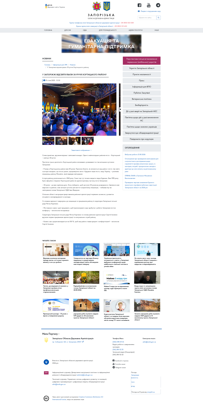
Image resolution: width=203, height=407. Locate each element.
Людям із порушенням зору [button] (151, 11)
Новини (72, 65)
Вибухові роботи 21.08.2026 (135, 154)
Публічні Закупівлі (142, 93)
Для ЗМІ (67, 30)
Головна (48, 30)
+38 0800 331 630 (120, 26)
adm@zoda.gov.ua (149, 342)
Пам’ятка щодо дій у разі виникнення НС (141, 119)
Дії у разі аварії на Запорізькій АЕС (141, 111)
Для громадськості (108, 30)
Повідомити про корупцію (142, 139)
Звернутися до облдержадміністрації (141, 133)
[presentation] (42, 109)
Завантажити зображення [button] (80, 150)
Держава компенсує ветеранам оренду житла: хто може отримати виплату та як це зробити (55, 260)
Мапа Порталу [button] (50, 334)
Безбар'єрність (141, 105)
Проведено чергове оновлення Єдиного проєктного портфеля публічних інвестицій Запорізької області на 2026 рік (141, 185)
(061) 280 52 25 (118, 349)
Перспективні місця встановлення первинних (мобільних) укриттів (141, 60)
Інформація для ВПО (141, 87)
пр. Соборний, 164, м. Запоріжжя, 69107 (66, 342)
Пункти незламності (142, 74)
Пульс (141, 81)
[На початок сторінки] (101, 403)
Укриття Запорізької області (141, 68)
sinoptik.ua (151, 392)
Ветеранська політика (141, 99)
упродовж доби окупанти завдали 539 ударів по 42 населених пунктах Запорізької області (86, 316)
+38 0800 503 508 (127, 23)
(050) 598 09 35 (118, 342)
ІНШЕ (157, 30)
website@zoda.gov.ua (84, 375)
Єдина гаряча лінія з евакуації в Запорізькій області (94, 26)
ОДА (85, 30)
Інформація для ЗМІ (60, 65)
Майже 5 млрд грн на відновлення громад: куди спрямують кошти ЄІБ (116, 288)
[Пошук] (158, 18)
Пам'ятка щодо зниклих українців (142, 127)
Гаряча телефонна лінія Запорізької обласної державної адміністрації (94, 23)
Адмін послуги (135, 30)
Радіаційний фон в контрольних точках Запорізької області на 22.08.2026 (85, 288)
